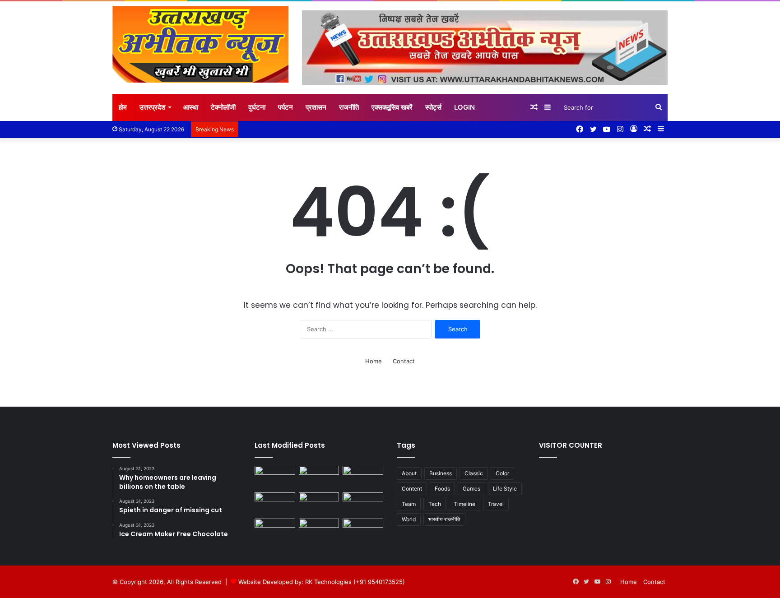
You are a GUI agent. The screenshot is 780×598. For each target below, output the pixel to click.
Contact (404, 361)
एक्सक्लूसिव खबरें (392, 107)
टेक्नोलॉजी (223, 107)
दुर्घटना (256, 107)
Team (409, 504)
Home (373, 361)
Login (464, 107)
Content (412, 488)
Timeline (464, 504)
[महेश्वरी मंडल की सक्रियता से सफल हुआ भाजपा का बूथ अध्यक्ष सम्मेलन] (363, 530)
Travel (496, 504)
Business (440, 473)
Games (471, 488)
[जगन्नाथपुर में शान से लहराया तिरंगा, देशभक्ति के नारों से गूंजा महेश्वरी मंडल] (363, 477)
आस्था (190, 107)
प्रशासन (316, 107)
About (409, 473)
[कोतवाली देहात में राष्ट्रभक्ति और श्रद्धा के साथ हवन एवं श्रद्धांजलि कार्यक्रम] (319, 477)
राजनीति (349, 107)
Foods (442, 488)
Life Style (505, 488)
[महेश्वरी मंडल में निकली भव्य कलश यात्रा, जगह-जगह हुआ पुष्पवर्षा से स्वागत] (275, 503)
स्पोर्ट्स (433, 107)
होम (123, 107)
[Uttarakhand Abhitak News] (200, 44)
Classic (473, 473)
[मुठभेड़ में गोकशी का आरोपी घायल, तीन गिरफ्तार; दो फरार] (275, 477)
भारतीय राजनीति (444, 519)
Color (502, 473)
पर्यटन (285, 107)
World (409, 519)
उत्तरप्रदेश (152, 107)
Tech (434, 504)
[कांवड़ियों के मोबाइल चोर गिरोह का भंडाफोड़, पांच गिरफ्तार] (363, 503)
